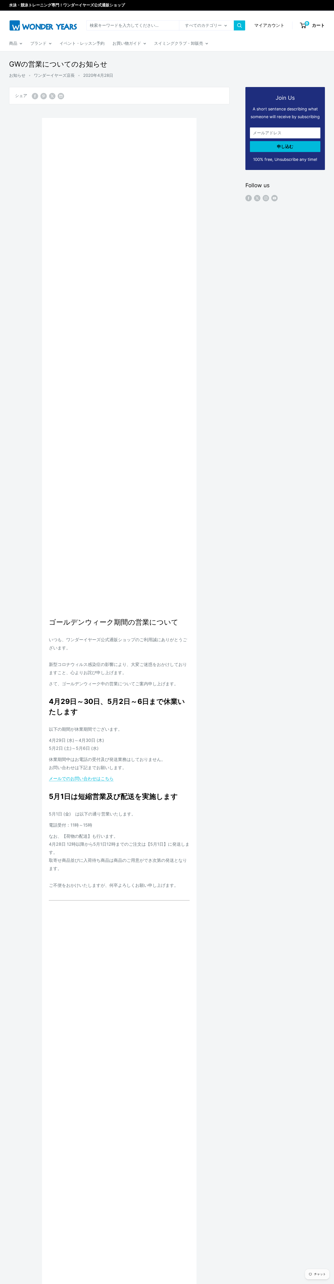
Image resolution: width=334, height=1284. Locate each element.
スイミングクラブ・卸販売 (178, 43)
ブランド (38, 43)
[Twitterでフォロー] (257, 198)
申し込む (285, 146)
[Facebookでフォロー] (248, 198)
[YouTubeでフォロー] (274, 198)
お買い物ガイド (126, 43)
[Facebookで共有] (35, 96)
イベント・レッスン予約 (82, 43)
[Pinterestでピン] (43, 96)
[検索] (239, 25)
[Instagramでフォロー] (266, 198)
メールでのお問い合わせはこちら (81, 778)
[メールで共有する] (61, 96)
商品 (13, 43)
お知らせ (17, 75)
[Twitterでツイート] (52, 96)
